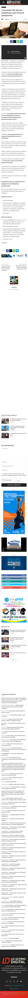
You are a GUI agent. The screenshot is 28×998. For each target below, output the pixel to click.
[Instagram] (10, 981)
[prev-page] (2, 441)
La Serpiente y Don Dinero (10, 781)
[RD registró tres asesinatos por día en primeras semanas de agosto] (5, 632)
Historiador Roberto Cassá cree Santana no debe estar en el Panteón (17, 639)
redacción (7, 19)
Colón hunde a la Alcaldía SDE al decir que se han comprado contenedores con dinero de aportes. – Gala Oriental (13, 765)
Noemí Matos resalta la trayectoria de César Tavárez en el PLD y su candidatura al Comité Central (13, 749)
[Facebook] (11, 41)
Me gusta (23, 575)
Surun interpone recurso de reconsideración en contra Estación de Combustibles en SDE (13, 759)
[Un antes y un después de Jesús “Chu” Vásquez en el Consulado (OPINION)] (5, 428)
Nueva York (4, 7)
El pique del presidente (14, 938)
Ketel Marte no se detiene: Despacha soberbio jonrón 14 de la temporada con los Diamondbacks (13, 701)
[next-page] (5, 441)
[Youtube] (21, 981)
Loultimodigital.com (22, 992)
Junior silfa (3, 723)
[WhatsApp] (18, 41)
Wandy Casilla (4, 888)
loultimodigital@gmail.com (17, 985)
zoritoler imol (4, 814)
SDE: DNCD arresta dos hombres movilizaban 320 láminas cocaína (21, 267)
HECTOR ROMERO (5, 753)
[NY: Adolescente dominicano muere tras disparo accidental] (5, 421)
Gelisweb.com (12, 994)
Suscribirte (23, 587)
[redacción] (2, 19)
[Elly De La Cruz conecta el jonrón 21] (5, 654)
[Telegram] (21, 41)
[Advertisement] (14, 353)
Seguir (24, 578)
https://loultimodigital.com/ (14, 289)
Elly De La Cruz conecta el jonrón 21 (18, 652)
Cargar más (13, 660)
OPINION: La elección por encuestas (17, 784)
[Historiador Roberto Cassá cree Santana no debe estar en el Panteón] (5, 639)
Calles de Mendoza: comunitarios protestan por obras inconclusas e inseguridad (12, 707)
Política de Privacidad (20, 994)
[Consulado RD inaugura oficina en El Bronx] (5, 435)
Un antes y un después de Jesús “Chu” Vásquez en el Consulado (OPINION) (17, 428)
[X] (14, 41)
